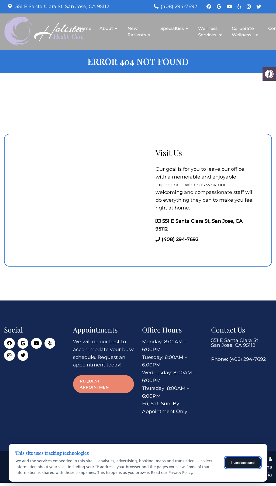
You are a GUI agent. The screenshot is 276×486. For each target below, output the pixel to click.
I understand (243, 462)
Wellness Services (208, 31)
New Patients (136, 31)
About (106, 28)
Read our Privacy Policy (171, 472)
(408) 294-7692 (179, 6)
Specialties (172, 28)
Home (84, 28)
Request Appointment (95, 384)
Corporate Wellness (243, 31)
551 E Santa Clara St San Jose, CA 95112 (234, 343)
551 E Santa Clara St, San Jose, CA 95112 (61, 6)
